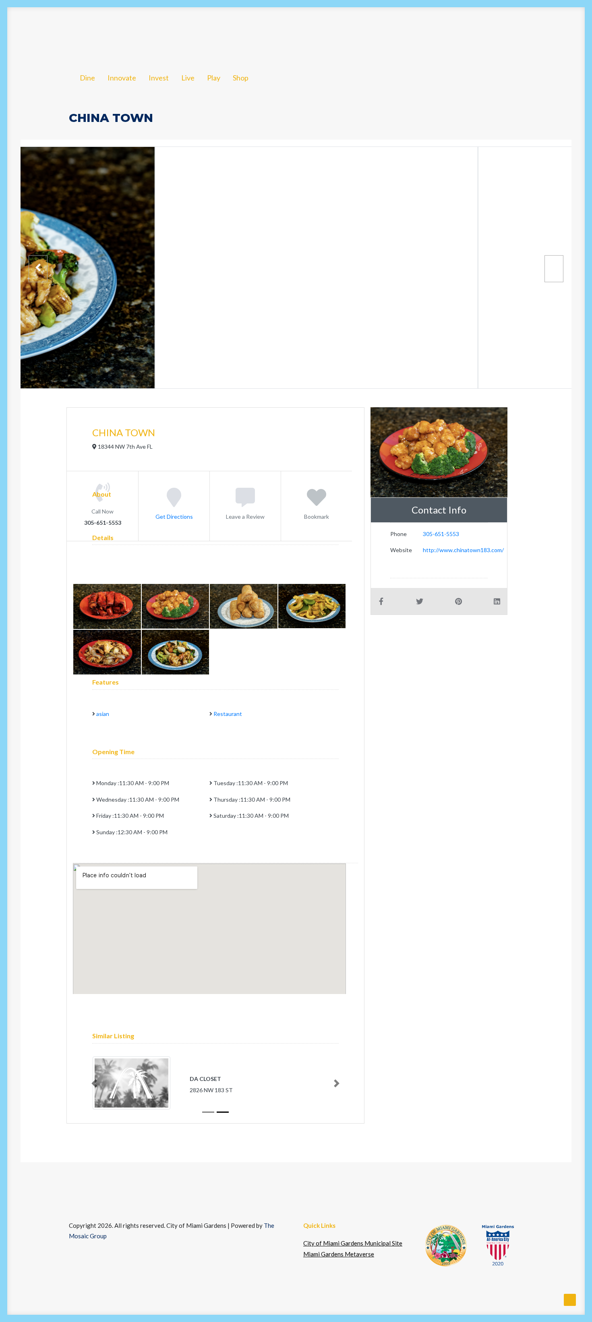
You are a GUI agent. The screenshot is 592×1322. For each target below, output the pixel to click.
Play (245, 33)
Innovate (128, 33)
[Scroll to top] (570, 1299)
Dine (88, 33)
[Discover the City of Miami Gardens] (48, 33)
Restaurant (227, 713)
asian (102, 713)
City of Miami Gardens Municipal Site (352, 1243)
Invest (173, 33)
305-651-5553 (441, 533)
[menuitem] (89, 33)
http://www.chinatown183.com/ (463, 550)
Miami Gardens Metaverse (338, 1254)
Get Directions (174, 516)
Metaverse (504, 33)
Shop (278, 33)
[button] (547, 33)
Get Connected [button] (432, 33)
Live (215, 33)
